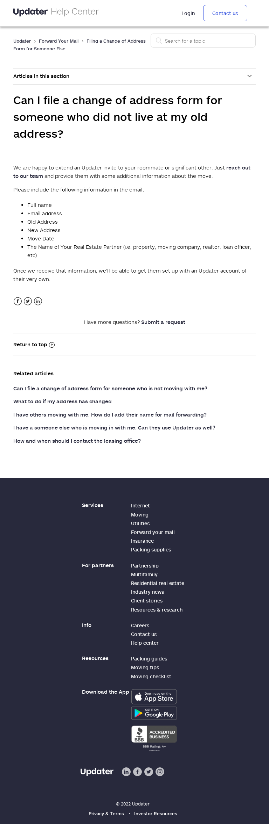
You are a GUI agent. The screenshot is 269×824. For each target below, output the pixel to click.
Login (188, 13)
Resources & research (156, 610)
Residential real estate (157, 583)
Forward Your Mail (58, 41)
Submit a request (163, 322)
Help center (145, 643)
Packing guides (149, 659)
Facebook (17, 301)
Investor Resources (155, 813)
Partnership (145, 566)
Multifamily (144, 574)
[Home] (56, 13)
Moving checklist (151, 676)
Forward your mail (153, 532)
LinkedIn (38, 301)
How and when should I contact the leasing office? (77, 441)
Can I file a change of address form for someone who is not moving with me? (110, 388)
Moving (140, 515)
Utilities (140, 523)
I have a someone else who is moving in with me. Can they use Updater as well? (114, 427)
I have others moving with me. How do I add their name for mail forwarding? (110, 414)
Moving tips (145, 667)
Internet (140, 505)
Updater (22, 41)
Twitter (27, 301)
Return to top (30, 344)
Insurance (142, 541)
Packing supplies (151, 549)
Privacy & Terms (106, 813)
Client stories (147, 600)
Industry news (147, 592)
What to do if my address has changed (62, 401)
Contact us (225, 13)
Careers (140, 625)
